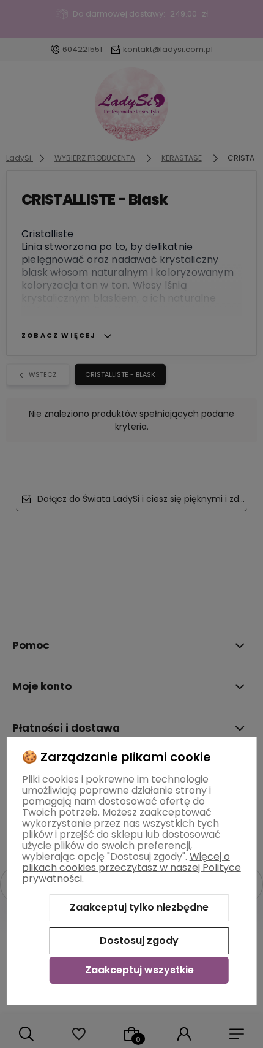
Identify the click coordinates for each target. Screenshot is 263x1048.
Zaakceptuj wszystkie (139, 970)
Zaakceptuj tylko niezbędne (139, 907)
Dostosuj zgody (139, 940)
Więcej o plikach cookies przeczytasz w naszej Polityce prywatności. (131, 867)
